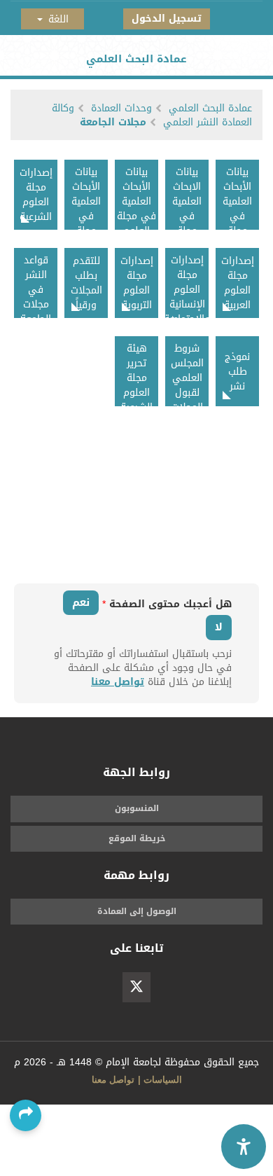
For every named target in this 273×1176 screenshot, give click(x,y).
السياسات (163, 1079)
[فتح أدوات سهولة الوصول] (243, 1146)
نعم (81, 602)
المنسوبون (137, 808)
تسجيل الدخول (167, 18)
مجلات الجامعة (113, 122)
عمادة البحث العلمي (210, 108)
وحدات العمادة (121, 108)
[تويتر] (136, 987)
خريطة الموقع (136, 838)
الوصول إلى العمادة (136, 911)
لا (219, 627)
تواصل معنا (117, 681)
